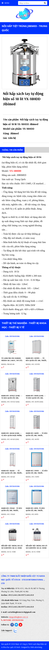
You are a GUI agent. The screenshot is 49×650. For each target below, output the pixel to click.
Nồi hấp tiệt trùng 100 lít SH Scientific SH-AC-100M (36, 547)
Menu (7, 3)
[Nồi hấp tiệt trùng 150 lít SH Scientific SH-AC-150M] (12, 534)
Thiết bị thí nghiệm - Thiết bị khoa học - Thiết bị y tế (24, 325)
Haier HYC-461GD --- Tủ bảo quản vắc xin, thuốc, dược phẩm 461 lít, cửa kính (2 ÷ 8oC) (11, 474)
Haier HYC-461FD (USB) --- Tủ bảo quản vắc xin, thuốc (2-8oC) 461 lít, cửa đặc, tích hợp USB (36, 399)
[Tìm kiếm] (44, 3)
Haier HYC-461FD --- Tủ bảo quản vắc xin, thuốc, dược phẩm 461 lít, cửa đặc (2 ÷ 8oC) (36, 436)
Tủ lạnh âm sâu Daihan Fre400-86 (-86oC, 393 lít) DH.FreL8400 (11, 360)
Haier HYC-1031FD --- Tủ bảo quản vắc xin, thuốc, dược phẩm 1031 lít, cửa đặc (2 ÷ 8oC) (36, 361)
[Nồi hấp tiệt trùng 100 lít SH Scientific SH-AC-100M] (37, 534)
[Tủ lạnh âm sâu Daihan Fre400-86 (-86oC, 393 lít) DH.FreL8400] (12, 347)
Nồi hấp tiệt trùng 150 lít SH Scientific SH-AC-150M (12, 547)
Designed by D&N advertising (31, 647)
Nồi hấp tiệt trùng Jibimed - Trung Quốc (24, 28)
